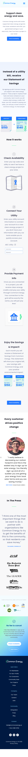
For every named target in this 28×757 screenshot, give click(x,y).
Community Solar (14, 679)
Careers (14, 698)
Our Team (14, 695)
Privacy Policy (14, 743)
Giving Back (14, 710)
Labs (14, 700)
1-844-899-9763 (14, 728)
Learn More (14, 649)
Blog (14, 716)
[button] (24, 3)
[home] (9, 3)
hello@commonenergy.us (14, 725)
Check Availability (14, 38)
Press (14, 713)
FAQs (14, 685)
